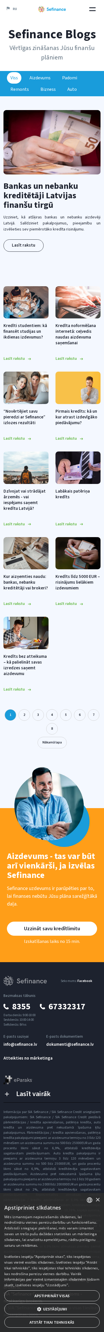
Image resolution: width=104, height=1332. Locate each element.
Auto (72, 89)
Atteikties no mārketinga (28, 1058)
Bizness (48, 89)
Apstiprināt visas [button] (52, 1295)
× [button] (97, 1200)
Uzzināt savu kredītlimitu (52, 928)
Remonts (19, 89)
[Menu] (92, 9)
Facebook (84, 981)
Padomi (69, 78)
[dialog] (52, 1262)
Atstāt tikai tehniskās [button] (52, 1322)
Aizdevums (40, 78)
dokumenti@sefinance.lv (70, 1044)
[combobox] (89, 1200)
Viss (14, 78)
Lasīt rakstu (23, 245)
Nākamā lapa (52, 742)
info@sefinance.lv (20, 1044)
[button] (11, 9)
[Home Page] (52, 9)
